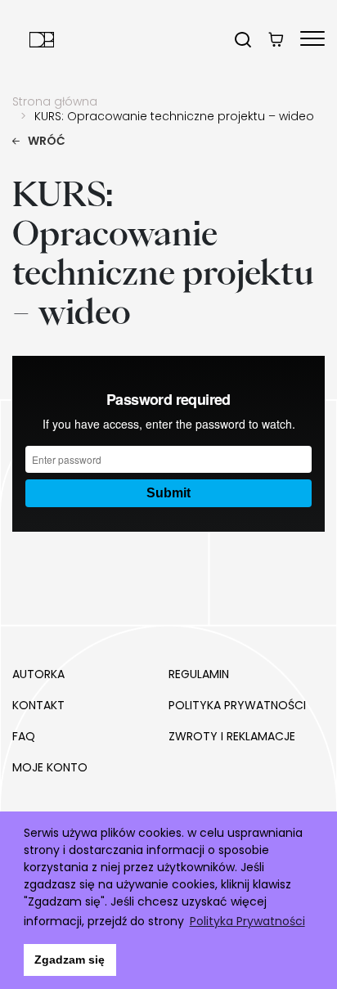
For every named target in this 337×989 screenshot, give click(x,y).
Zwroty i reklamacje (231, 736)
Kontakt (38, 705)
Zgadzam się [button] (69, 959)
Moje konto (50, 767)
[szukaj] (243, 39)
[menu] (312, 39)
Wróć (46, 141)
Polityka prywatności (237, 705)
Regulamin (198, 674)
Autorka (38, 674)
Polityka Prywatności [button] (247, 921)
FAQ (23, 736)
